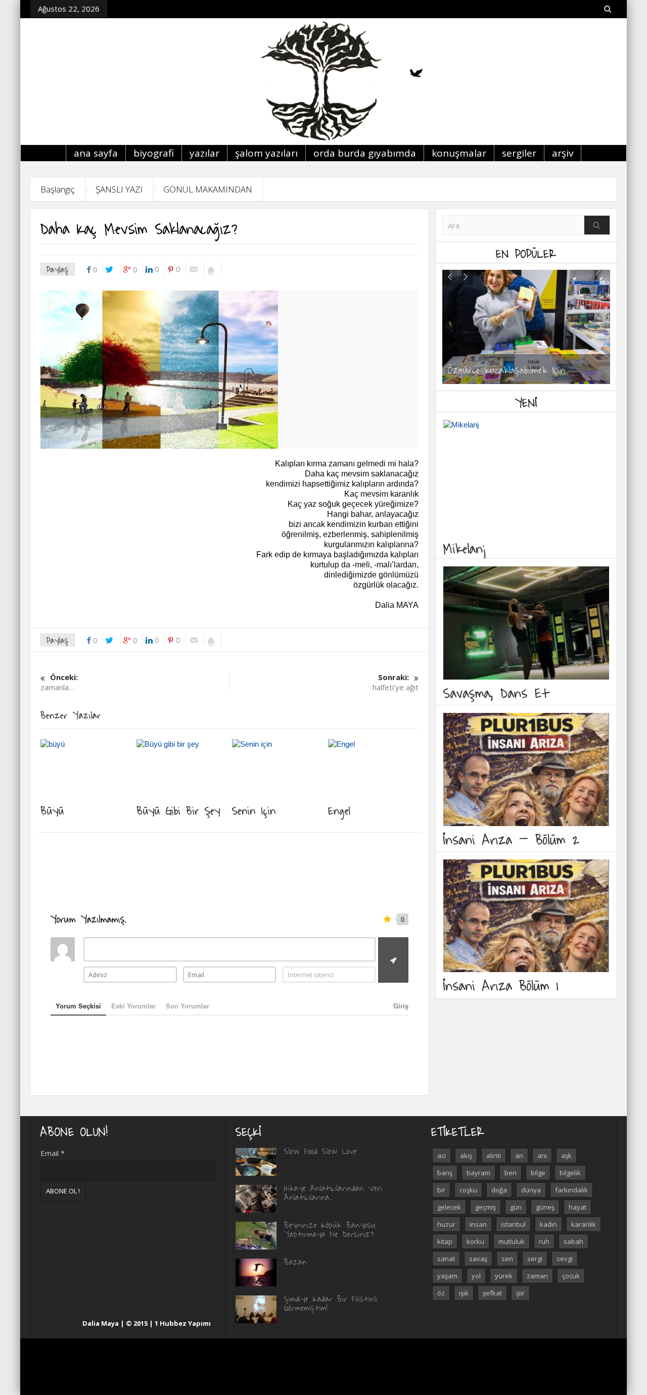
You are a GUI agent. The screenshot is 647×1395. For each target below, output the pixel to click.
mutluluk (511, 1241)
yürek (504, 1275)
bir (441, 1189)
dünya (531, 1189)
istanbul (513, 1224)
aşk (566, 1155)
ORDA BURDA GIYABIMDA (364, 153)
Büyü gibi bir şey (178, 810)
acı (441, 1155)
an (519, 1155)
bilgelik (570, 1172)
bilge (538, 1172)
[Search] (597, 225)
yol (476, 1275)
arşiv (562, 153)
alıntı (493, 1155)
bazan (295, 1261)
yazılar (204, 153)
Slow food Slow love (320, 1151)
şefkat (492, 1292)
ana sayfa (96, 153)
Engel (339, 810)
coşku (468, 1189)
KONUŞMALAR (459, 153)
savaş (478, 1258)
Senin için (254, 810)
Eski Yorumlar (133, 1006)
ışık (464, 1292)
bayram (478, 1172)
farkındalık (571, 1189)
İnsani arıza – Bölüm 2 (511, 839)
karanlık (583, 1224)
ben (510, 1172)
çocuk (571, 1275)
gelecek (449, 1207)
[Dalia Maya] (323, 81)
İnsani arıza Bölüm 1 (501, 985)
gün (516, 1207)
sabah (573, 1241)
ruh (544, 1241)
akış (466, 1155)
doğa (499, 1189)
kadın (548, 1224)
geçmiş (485, 1207)
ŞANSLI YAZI (119, 189)
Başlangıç (57, 189)
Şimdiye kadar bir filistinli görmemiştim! (331, 1303)
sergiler (519, 153)
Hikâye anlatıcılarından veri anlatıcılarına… (333, 1192)
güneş (545, 1207)
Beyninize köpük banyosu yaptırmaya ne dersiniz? (330, 1229)
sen (507, 1258)
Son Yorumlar (187, 1006)
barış (444, 1172)
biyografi (153, 153)
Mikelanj (465, 548)
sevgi (565, 1258)
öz (441, 1292)
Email (52, 1153)
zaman (537, 1275)
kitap (444, 1241)
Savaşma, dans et (496, 692)
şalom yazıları (266, 153)
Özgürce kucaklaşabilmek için (507, 369)
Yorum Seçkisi (78, 1006)
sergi (534, 1258)
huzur (446, 1224)
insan (478, 1224)
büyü (52, 810)
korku (475, 1241)
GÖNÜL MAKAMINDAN (207, 189)
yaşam (447, 1275)
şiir (520, 1292)
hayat (577, 1207)
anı (542, 1155)
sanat (446, 1258)
